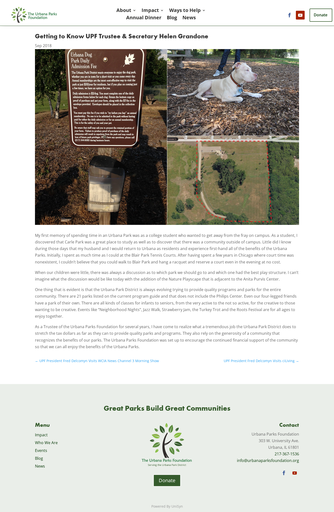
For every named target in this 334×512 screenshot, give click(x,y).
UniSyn (177, 506)
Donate (167, 480)
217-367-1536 (287, 454)
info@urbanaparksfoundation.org (268, 460)
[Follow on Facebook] (289, 15)
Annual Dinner (143, 18)
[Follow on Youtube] (300, 15)
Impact (150, 11)
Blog (172, 18)
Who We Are (46, 442)
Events (41, 450)
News (189, 18)
